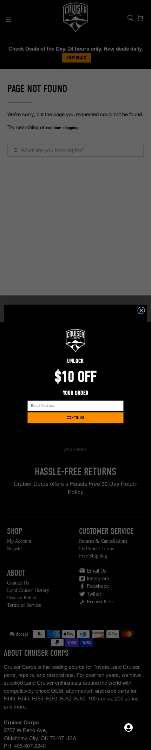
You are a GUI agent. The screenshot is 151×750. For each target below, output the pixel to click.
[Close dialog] (141, 310)
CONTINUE (75, 417)
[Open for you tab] (128, 727)
